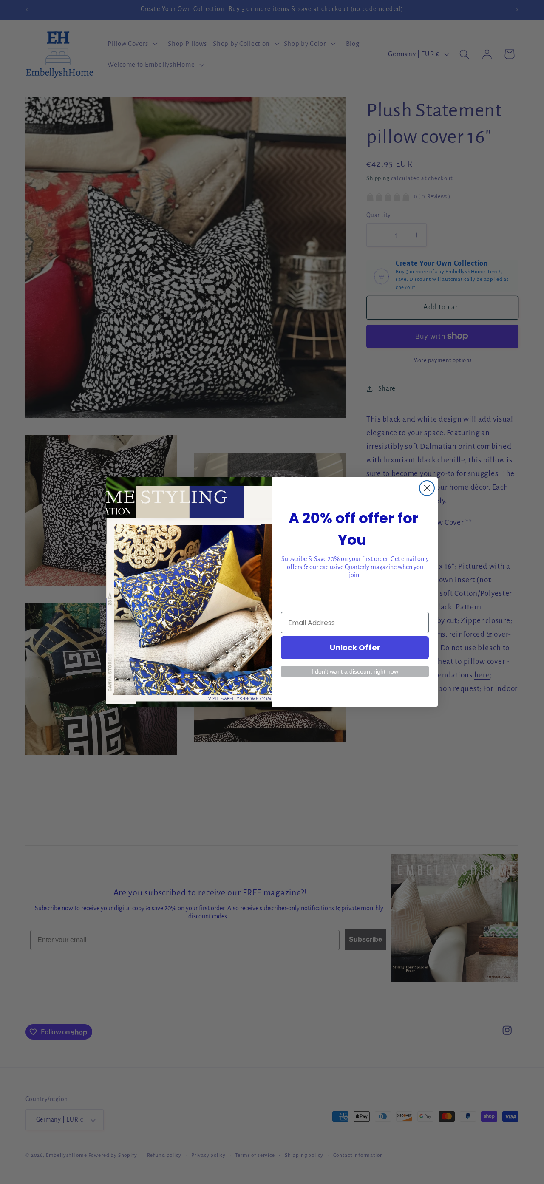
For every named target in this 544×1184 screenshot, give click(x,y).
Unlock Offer (355, 647)
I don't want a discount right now (355, 671)
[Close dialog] (426, 488)
